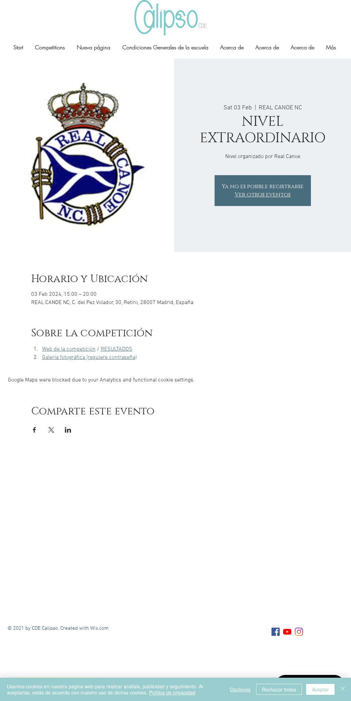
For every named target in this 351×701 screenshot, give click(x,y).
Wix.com (99, 628)
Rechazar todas (279, 689)
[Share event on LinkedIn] (68, 430)
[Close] (343, 689)
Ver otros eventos (263, 194)
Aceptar (320, 689)
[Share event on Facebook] (34, 430)
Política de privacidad (172, 692)
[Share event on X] (51, 430)
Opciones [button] (240, 689)
